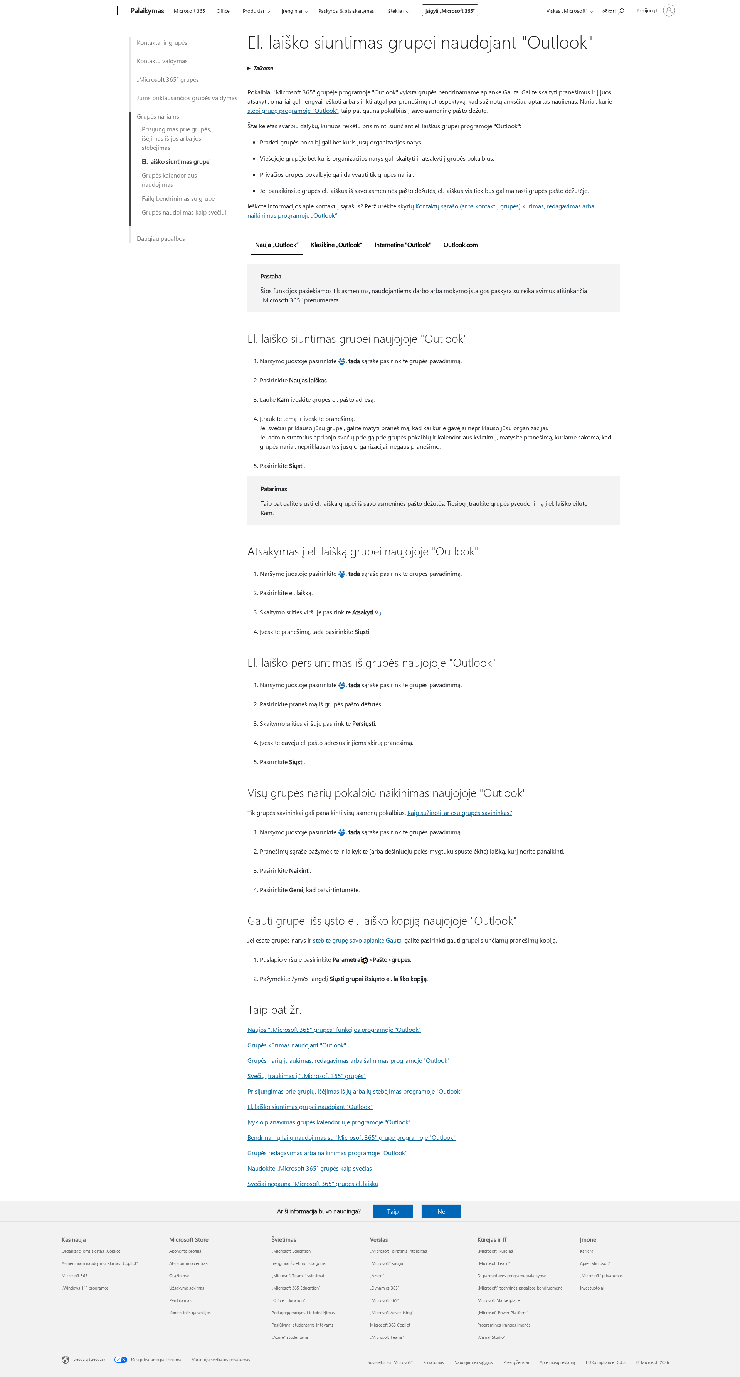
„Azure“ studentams (290, 1337)
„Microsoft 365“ (384, 1300)
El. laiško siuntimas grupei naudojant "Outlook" (310, 1106)
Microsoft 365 (189, 10)
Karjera (587, 1251)
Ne (441, 1211)
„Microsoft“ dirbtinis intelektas (398, 1251)
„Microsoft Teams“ (387, 1337)
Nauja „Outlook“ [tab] (277, 244)
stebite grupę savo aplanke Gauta (357, 940)
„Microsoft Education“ (292, 1251)
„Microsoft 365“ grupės (168, 79)
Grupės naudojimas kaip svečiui (184, 212)
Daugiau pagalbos (161, 238)
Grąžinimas (179, 1275)
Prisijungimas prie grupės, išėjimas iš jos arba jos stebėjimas (176, 138)
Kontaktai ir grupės (162, 42)
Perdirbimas (180, 1300)
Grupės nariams (158, 116)
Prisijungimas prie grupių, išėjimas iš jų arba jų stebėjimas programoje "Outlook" (354, 1091)
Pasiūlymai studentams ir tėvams (302, 1325)
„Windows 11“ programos (85, 1288)
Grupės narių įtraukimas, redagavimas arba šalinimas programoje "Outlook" (348, 1060)
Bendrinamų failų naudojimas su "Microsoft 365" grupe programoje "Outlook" (351, 1137)
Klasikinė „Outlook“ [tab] (336, 244)
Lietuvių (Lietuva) (89, 1359)
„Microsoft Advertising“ (391, 1312)
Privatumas (433, 1362)
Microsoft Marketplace (499, 1300)
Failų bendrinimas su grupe (178, 198)
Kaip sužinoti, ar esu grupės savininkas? (459, 812)
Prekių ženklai (516, 1362)
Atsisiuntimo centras (188, 1263)
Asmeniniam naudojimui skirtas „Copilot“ (100, 1263)
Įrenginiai (292, 10)
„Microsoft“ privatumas (601, 1275)
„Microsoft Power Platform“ (503, 1312)
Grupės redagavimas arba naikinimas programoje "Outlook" (327, 1153)
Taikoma (263, 68)
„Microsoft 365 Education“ (296, 1288)
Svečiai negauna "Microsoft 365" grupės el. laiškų (312, 1183)
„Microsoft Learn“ (494, 1263)
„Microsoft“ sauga (386, 1263)
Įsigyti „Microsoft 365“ (450, 10)
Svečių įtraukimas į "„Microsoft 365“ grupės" (306, 1076)
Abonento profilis (185, 1251)
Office (223, 10)
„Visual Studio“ (491, 1337)
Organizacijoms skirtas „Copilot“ (92, 1251)
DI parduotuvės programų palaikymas (512, 1275)
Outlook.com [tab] (461, 244)
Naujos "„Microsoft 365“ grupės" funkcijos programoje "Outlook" (334, 1029)
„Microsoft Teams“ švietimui (298, 1275)
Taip (393, 1211)
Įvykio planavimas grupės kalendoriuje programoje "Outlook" (329, 1122)
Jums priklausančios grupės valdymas (187, 98)
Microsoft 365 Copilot (390, 1325)
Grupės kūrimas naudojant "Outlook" (296, 1045)
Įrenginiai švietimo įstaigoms (299, 1263)
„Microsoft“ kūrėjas (495, 1251)
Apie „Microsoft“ (595, 1263)
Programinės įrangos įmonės (504, 1325)
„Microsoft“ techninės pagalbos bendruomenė (520, 1288)
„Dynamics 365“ (384, 1288)
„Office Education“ (288, 1300)
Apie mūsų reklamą (557, 1362)
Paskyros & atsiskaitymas (346, 10)
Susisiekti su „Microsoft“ (390, 1362)
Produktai (253, 10)
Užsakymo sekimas (186, 1288)
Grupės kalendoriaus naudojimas (169, 179)
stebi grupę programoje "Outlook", (293, 110)
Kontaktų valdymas (162, 61)
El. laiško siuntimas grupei (176, 161)
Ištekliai (395, 10)
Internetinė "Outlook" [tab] (403, 244)
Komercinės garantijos (190, 1312)
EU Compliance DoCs (606, 1362)
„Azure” (377, 1275)
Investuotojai (592, 1288)
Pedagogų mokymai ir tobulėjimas (303, 1312)
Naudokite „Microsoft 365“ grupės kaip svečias (309, 1168)
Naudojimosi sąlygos (473, 1362)
